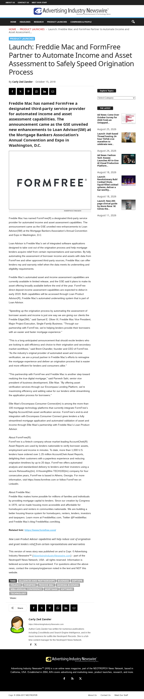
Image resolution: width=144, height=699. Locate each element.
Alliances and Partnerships (37, 580)
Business (63, 580)
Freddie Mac (46, 585)
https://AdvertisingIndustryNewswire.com (46, 624)
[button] (133, 22)
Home (12, 29)
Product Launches (57, 21)
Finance (16, 585)
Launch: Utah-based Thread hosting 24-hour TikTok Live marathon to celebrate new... (107, 139)
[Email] (52, 91)
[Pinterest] (28, 91)
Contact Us (23, 2)
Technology (18, 593)
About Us (10, 2)
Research (39, 21)
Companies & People (80, 21)
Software (67, 589)
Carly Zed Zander (22, 81)
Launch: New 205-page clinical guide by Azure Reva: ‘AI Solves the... (107, 204)
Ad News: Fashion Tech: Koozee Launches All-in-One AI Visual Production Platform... (108, 160)
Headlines (25, 21)
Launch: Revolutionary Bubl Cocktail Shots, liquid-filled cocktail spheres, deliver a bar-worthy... (107, 183)
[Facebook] (12, 91)
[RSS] (72, 679)
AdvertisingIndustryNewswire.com (52, 555)
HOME (13, 21)
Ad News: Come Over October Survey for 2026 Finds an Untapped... (108, 118)
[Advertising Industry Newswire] (72, 11)
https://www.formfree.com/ (40, 530)
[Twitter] (20, 91)
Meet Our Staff (39, 2)
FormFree (30, 585)
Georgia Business (68, 585)
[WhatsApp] (36, 91)
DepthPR (77, 580)
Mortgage (51, 589)
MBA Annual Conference (26, 589)
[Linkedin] (44, 91)
